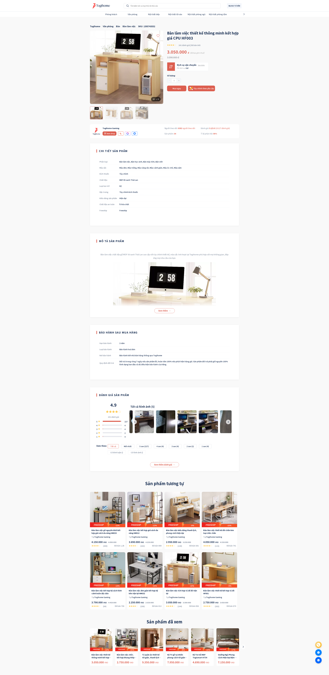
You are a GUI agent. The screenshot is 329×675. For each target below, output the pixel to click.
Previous (80, 14)
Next (248, 14)
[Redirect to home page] (100, 5)
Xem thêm (201, 65)
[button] (169, 80)
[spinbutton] (174, 80)
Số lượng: (171, 75)
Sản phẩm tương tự (164, 483)
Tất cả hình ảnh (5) (142, 406)
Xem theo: (101, 445)
